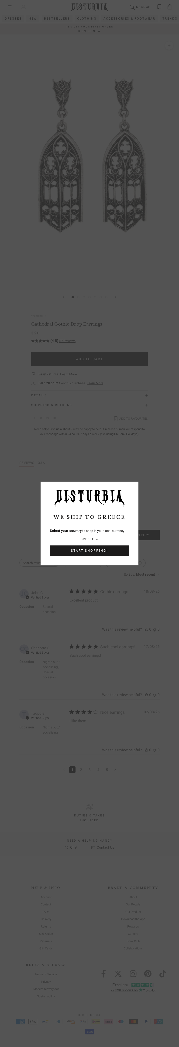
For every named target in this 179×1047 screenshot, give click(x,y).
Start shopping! (89, 551)
